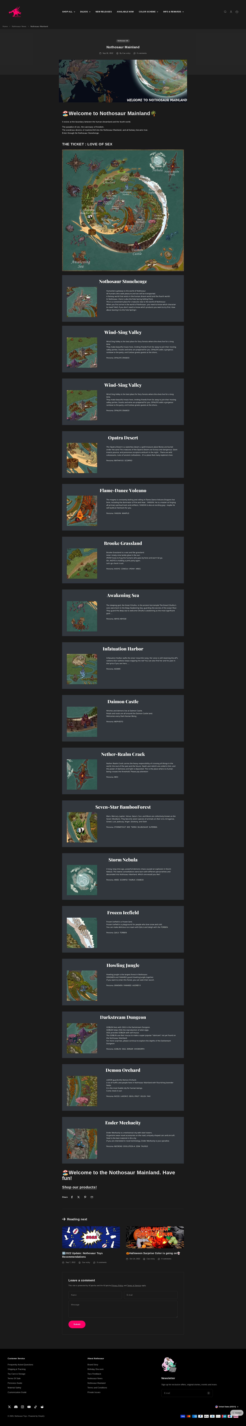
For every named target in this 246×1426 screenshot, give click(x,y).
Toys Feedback (94, 1374)
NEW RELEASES (104, 12)
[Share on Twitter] (78, 1197)
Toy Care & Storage (16, 1374)
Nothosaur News (19, 26)
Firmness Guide (15, 1383)
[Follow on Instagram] (22, 1407)
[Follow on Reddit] (42, 1407)
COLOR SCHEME (147, 12)
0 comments (142, 53)
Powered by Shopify (36, 1416)
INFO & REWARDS (172, 12)
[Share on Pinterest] (85, 1197)
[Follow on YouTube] (29, 1407)
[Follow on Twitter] (9, 1407)
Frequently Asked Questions (20, 1364)
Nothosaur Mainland (96, 1383)
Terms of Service (134, 1286)
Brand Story (93, 1364)
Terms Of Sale (14, 1378)
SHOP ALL (67, 12)
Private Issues (94, 1392)
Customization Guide (17, 1392)
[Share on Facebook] (71, 1197)
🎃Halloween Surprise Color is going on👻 (153, 1253)
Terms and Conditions (97, 1388)
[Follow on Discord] (16, 1407)
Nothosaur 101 (123, 41)
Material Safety (14, 1388)
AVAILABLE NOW (125, 12)
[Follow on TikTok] (35, 1407)
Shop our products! (79, 1187)
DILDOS (84, 12)
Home (5, 26)
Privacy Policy (117, 1286)
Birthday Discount (96, 1369)
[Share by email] (91, 1197)
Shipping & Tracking (17, 1369)
